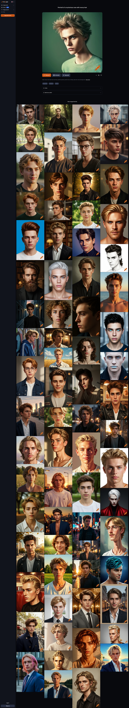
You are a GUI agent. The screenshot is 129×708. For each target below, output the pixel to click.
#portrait (45, 83)
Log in (7, 702)
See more (88, 79)
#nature (51, 83)
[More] (96, 75)
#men (56, 83)
